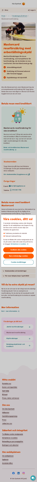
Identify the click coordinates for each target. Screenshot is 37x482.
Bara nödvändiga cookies (18, 256)
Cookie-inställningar (18, 262)
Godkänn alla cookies (18, 250)
